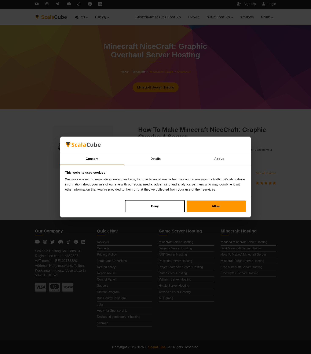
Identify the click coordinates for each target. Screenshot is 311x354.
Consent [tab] (92, 158)
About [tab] (219, 158)
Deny (155, 206)
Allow (216, 206)
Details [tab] (155, 158)
